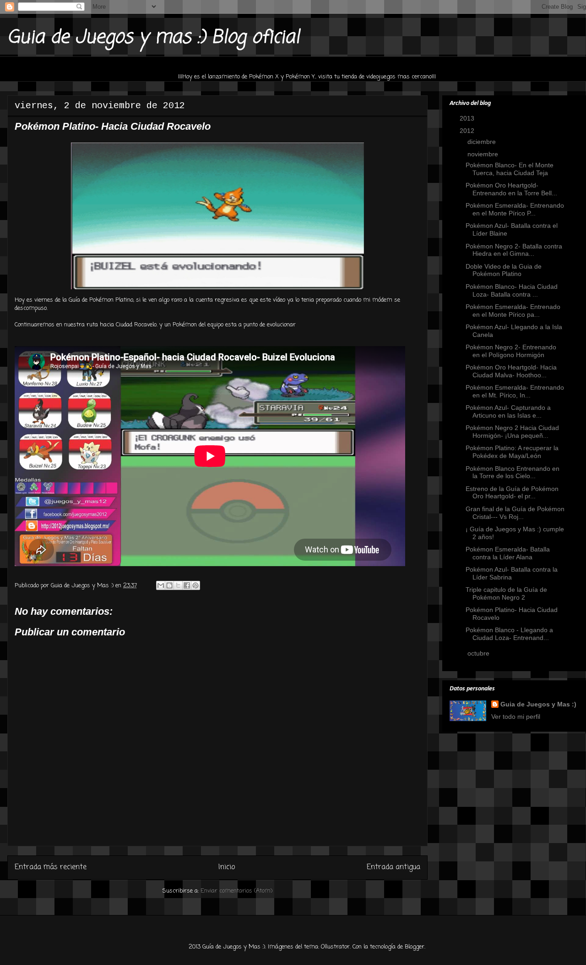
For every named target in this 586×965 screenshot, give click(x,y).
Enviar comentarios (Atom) (236, 891)
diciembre (482, 141)
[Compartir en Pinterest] (195, 585)
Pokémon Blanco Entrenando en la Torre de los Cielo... (512, 472)
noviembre (483, 154)
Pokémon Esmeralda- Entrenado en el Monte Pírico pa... (513, 310)
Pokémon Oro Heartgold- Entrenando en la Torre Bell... (511, 189)
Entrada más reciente (51, 867)
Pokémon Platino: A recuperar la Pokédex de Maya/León (512, 451)
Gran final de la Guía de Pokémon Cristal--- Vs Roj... (515, 512)
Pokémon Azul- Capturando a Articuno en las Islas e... (508, 411)
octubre (479, 653)
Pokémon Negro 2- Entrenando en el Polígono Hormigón (511, 350)
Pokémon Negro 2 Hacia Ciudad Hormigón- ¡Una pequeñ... (512, 431)
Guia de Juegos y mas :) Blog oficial (153, 37)
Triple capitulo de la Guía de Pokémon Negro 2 (506, 593)
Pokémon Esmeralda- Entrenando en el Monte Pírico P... (515, 209)
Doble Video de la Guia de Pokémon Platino (504, 270)
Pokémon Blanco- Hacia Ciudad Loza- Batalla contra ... (512, 290)
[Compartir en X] (178, 585)
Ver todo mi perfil (515, 716)
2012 (468, 130)
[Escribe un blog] (169, 585)
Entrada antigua (393, 867)
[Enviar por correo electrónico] (160, 585)
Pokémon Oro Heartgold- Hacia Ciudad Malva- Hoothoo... (511, 371)
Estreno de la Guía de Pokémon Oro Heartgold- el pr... (512, 492)
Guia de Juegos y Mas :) (538, 704)
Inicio (226, 867)
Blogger (414, 947)
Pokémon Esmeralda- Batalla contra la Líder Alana (508, 553)
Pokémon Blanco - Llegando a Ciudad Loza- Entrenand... (509, 633)
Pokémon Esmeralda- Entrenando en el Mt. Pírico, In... (515, 391)
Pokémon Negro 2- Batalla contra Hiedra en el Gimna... (514, 250)
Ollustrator (335, 947)
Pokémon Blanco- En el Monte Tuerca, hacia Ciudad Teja (509, 168)
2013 (468, 118)
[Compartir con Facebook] (186, 585)
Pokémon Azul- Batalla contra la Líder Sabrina (512, 573)
